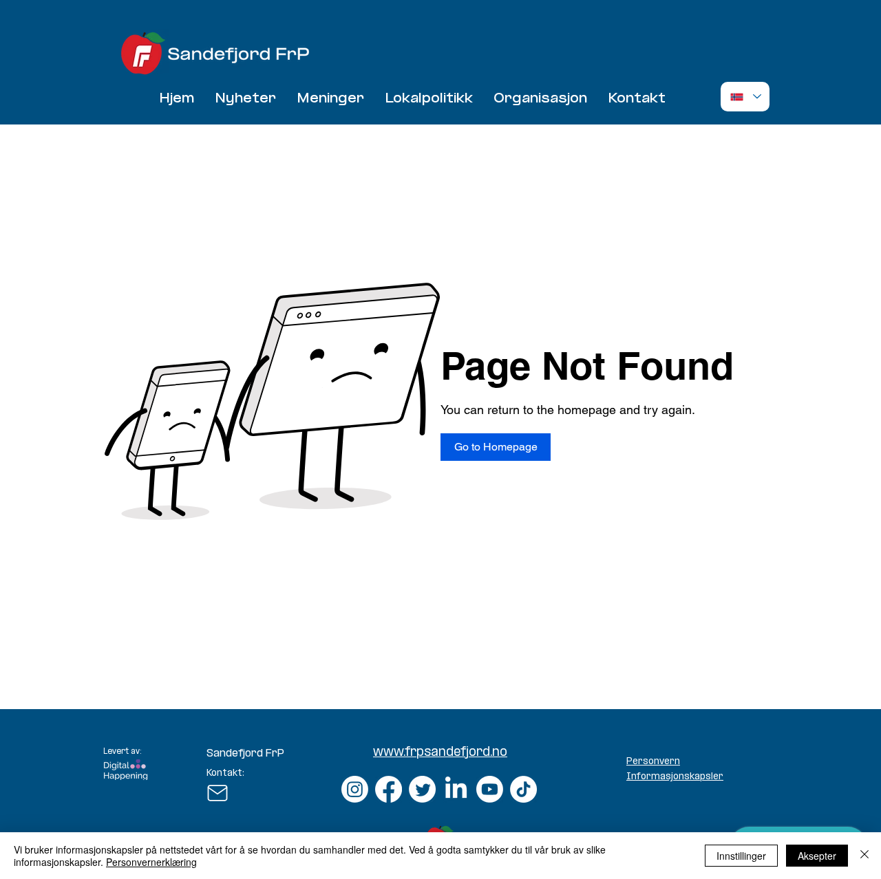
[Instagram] (354, 789)
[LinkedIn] (456, 789)
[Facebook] (388, 789)
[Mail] (217, 793)
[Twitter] (422, 789)
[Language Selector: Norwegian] (745, 96)
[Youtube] (489, 789)
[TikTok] (523, 789)
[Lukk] (864, 855)
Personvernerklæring (151, 862)
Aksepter (817, 855)
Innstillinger (741, 855)
